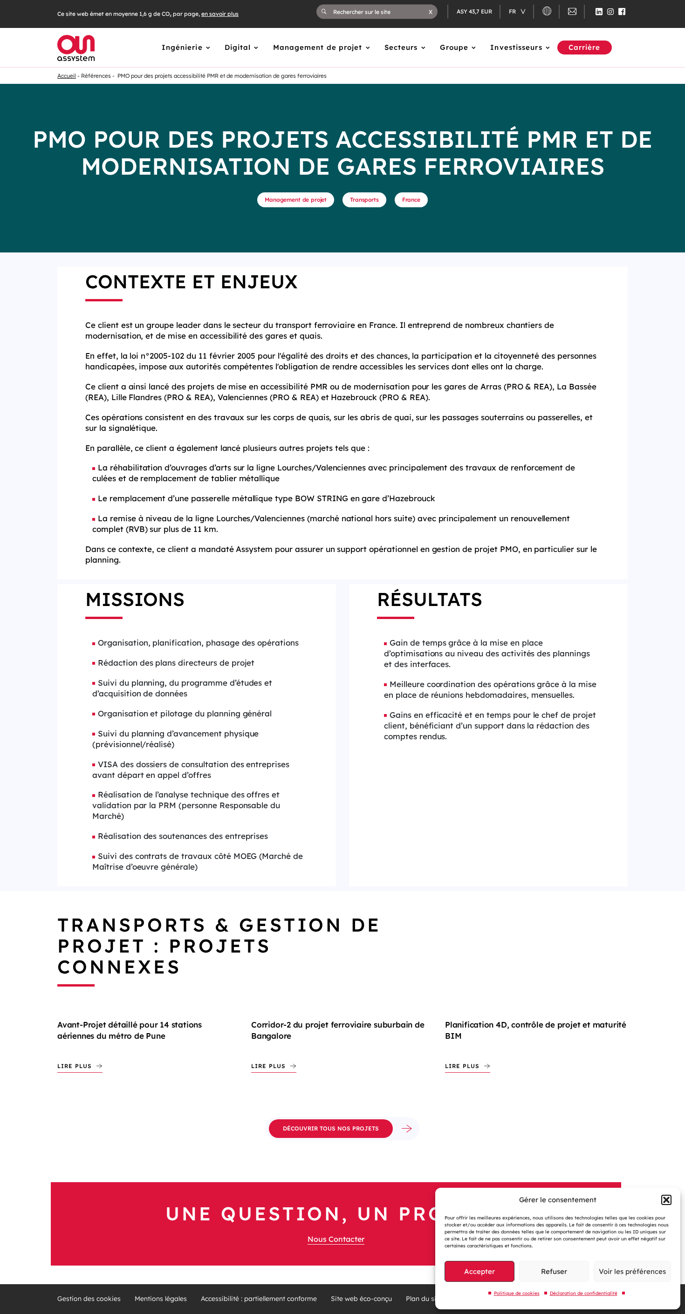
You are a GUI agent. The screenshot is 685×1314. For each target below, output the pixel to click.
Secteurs (401, 47)
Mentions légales (161, 1299)
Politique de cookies (517, 1293)
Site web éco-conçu (361, 1299)
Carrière (585, 47)
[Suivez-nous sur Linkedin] (599, 11)
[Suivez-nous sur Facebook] (621, 11)
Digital (238, 47)
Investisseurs (516, 47)
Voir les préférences (632, 1271)
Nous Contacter (336, 1239)
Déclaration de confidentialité (583, 1293)
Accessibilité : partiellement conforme (259, 1299)
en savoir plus (220, 13)
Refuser (554, 1271)
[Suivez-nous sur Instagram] (610, 11)
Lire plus (74, 1065)
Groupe (454, 47)
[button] (666, 1200)
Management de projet (318, 47)
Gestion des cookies (89, 1299)
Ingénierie (182, 47)
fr (513, 11)
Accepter (479, 1271)
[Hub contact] (572, 12)
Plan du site (424, 1299)
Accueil (66, 75)
